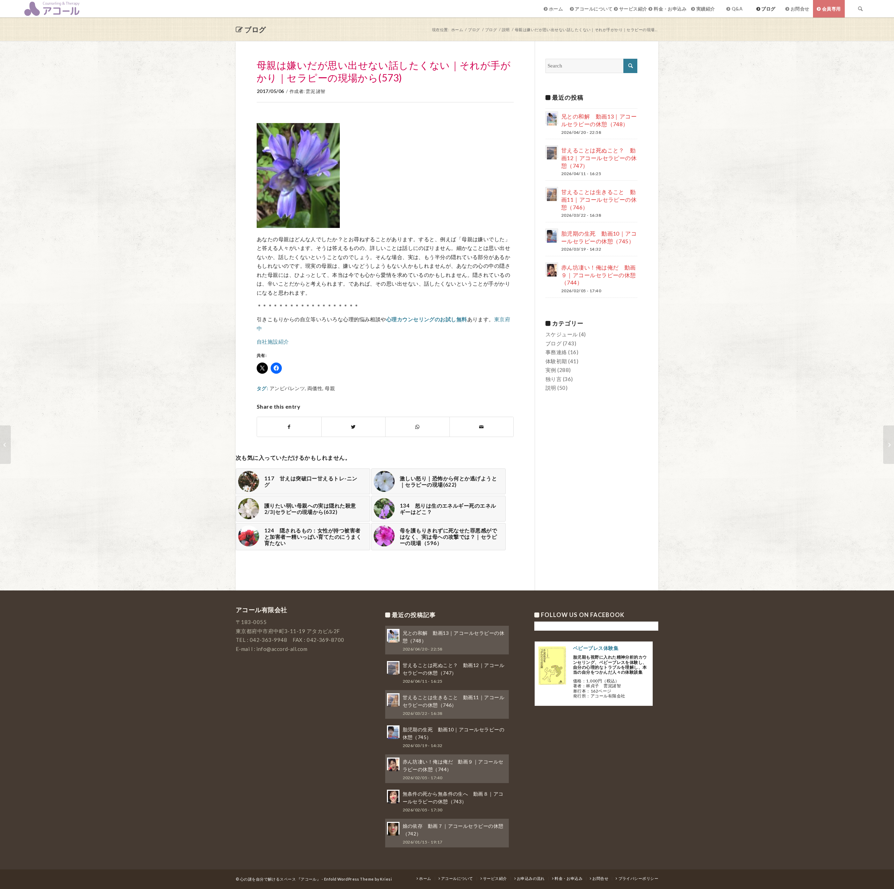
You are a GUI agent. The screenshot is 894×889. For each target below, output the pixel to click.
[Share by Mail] (482, 427)
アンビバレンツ (287, 388)
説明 (550, 388)
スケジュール (561, 334)
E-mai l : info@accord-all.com (271, 649)
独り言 (553, 379)
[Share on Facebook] (289, 427)
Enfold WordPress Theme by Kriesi (358, 879)
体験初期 (556, 361)
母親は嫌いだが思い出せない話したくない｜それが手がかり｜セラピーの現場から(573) (384, 71)
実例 (550, 370)
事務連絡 (556, 352)
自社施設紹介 (273, 341)
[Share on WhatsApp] (417, 427)
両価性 (314, 388)
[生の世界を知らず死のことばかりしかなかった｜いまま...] (888, 444)
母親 (330, 388)
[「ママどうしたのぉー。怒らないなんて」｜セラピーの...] (5, 444)
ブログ (255, 29)
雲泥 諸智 (315, 91)
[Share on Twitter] (354, 427)
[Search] (860, 8)
